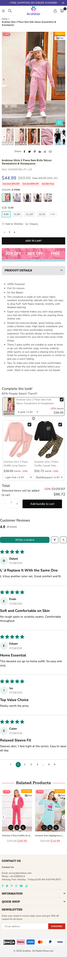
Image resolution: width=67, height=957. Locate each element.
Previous (4, 80)
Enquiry (33, 224)
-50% (39, 791)
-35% (6, 34)
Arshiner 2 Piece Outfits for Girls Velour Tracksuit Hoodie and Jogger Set (17, 835)
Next (63, 80)
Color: (11, 190)
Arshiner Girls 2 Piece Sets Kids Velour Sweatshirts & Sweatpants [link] (35, 401)
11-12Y (29, 214)
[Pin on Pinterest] (34, 151)
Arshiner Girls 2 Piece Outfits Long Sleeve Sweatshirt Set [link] (16, 463)
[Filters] (54, 540)
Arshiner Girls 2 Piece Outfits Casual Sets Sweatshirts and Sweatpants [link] (46, 463)
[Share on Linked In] (40, 151)
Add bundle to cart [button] (42, 504)
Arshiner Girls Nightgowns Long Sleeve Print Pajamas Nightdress (50, 835)
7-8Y (52, 214)
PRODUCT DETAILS (18, 270)
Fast (61, 38)
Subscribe (56, 926)
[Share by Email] (50, 151)
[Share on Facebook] (24, 151)
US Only (60, 33)
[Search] (10, 10)
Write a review (24, 540)
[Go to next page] (55, 764)
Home (5, 18)
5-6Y (6, 214)
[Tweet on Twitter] (29, 151)
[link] (9, 406)
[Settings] (55, 10)
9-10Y (17, 214)
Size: (8, 207)
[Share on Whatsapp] (45, 151)
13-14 (42, 214)
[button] (5, 503)
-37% (6, 791)
